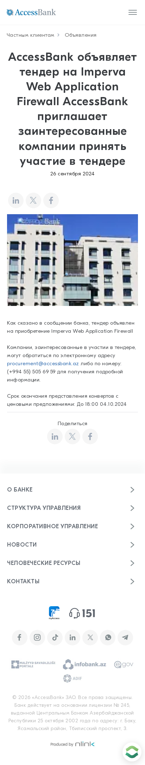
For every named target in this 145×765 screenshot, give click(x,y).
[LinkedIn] (16, 200)
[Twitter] (33, 200)
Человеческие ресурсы (43, 563)
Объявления (81, 35)
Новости (22, 545)
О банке (20, 490)
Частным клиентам (31, 35)
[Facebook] (51, 200)
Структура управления (44, 508)
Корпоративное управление (52, 526)
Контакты (23, 581)
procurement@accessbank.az (43, 363)
